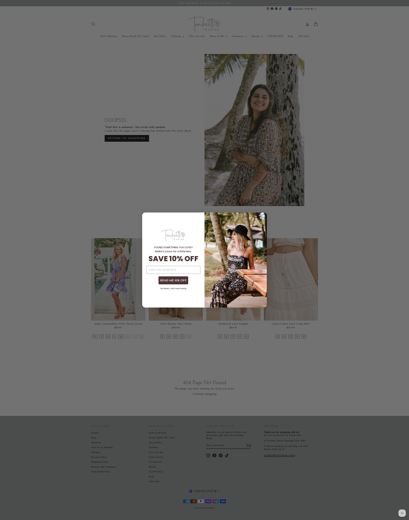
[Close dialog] (263, 216)
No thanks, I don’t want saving (173, 288)
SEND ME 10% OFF (173, 280)
